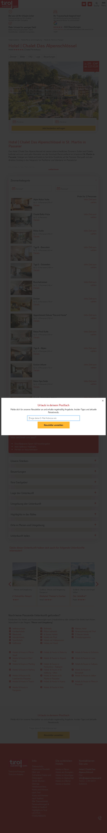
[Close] (103, 401)
